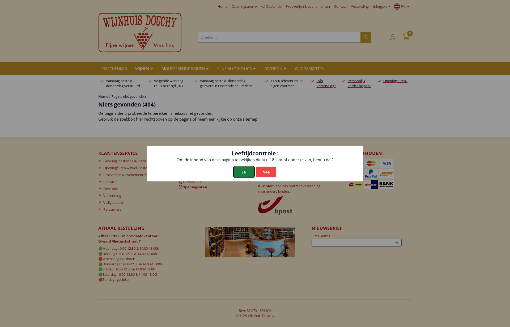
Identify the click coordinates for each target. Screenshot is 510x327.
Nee (266, 172)
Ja (244, 172)
